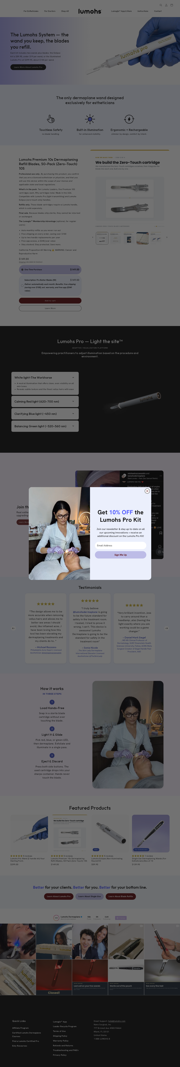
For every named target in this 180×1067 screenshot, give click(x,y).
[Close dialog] (147, 491)
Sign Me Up (120, 554)
